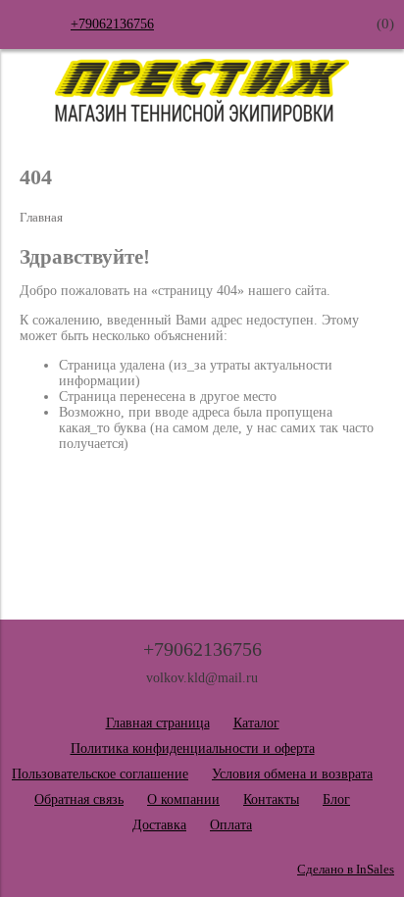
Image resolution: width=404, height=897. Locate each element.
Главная (41, 217)
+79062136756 (112, 24)
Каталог (256, 723)
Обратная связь (79, 799)
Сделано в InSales (345, 869)
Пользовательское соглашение (100, 774)
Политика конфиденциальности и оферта (193, 748)
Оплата (231, 825)
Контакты (271, 799)
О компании (183, 799)
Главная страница (158, 723)
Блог (336, 799)
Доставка (159, 825)
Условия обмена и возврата (292, 774)
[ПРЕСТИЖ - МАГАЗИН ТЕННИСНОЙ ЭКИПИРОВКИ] (202, 117)
